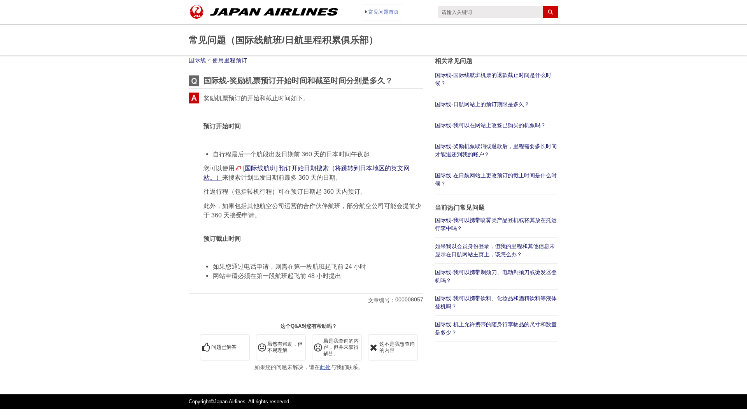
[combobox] (490, 12)
